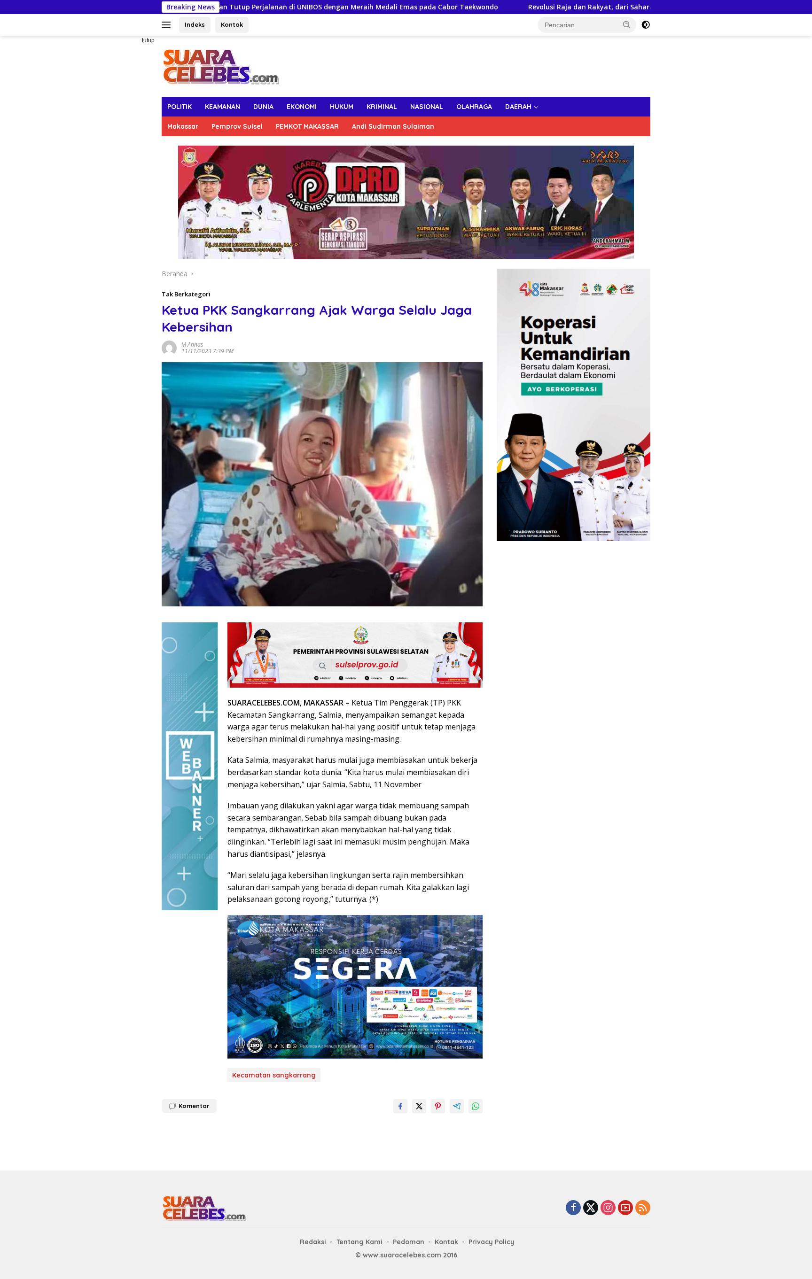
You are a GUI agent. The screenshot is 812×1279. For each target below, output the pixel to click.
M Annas (192, 345)
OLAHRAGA (474, 106)
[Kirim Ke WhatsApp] (475, 1106)
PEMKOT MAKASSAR (307, 126)
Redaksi (313, 1242)
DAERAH (518, 106)
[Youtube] (625, 1208)
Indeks (195, 24)
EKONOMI (302, 106)
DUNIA (263, 106)
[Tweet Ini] (419, 1106)
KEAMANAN (222, 106)
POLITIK (179, 106)
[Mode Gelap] (645, 25)
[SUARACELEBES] (221, 65)
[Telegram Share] (457, 1106)
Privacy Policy (491, 1242)
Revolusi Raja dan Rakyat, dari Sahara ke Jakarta (487, 7)
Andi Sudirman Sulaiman (393, 126)
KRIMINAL (382, 106)
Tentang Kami (359, 1242)
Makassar (182, 126)
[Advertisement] (129, 177)
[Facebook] (573, 1208)
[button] (626, 24)
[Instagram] (608, 1208)
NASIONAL (426, 106)
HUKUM (341, 106)
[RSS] (642, 1208)
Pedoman (408, 1242)
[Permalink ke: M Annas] (169, 346)
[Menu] (168, 25)
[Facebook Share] (400, 1106)
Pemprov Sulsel (237, 126)
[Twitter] (590, 1208)
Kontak (232, 24)
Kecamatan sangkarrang (274, 1075)
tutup (148, 40)
